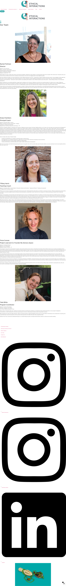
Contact (40, 9)
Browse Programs (4, 9)
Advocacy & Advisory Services (6, 328)
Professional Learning (12, 9)
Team (36, 9)
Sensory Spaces (31, 9)
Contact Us (3, 334)
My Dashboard (3, 336)
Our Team (2, 332)
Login (3, 11)
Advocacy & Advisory (22, 9)
